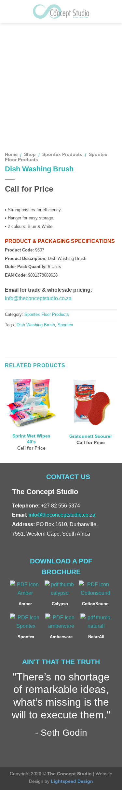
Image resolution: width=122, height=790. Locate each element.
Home (11, 154)
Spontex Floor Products (46, 314)
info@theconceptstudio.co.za (38, 298)
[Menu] (9, 11)
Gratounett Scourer (90, 436)
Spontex (65, 324)
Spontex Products (62, 154)
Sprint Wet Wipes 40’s (31, 439)
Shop (30, 154)
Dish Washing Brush (36, 324)
